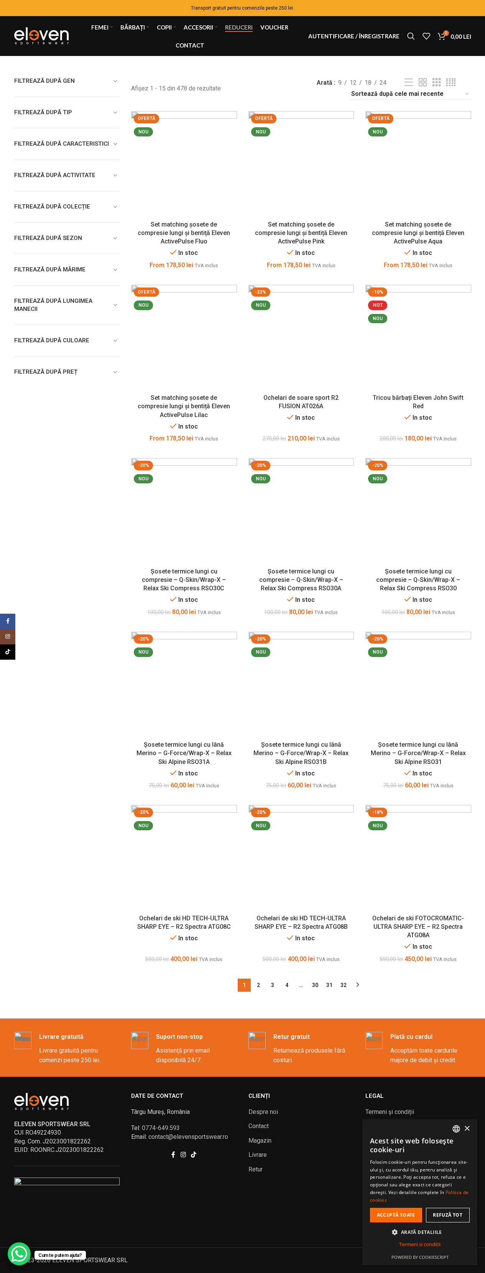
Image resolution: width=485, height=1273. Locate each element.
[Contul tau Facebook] (173, 1155)
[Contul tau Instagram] (183, 1155)
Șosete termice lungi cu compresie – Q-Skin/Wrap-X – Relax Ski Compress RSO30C (184, 580)
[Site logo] (43, 35)
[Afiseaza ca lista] (408, 82)
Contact (258, 1126)
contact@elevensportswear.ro (188, 1136)
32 (343, 985)
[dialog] (419, 1192)
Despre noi (263, 1111)
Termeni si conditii (420, 1244)
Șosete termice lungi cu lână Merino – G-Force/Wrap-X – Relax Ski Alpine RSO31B (301, 753)
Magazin (259, 1140)
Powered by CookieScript (420, 1257)
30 (315, 985)
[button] (420, 1232)
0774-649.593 (161, 1128)
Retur (255, 1169)
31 (329, 985)
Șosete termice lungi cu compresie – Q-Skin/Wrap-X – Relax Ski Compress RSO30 (418, 580)
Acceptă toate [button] (396, 1215)
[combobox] (456, 1129)
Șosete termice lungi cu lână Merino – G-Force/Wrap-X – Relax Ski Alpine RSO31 (418, 753)
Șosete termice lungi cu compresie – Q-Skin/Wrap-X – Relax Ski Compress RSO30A (301, 580)
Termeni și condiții (389, 1111)
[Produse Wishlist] (426, 36)
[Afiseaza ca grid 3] (436, 82)
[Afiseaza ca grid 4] (450, 82)
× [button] (467, 1129)
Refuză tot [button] (447, 1215)
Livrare (257, 1154)
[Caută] (411, 36)
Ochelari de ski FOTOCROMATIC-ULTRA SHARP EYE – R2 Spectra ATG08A (418, 927)
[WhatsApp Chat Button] (19, 1253)
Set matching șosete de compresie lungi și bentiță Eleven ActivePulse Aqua (418, 233)
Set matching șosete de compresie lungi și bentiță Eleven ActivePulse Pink (301, 233)
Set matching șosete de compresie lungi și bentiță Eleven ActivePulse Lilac (184, 406)
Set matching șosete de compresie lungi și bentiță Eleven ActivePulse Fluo (184, 233)
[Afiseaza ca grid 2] (423, 82)
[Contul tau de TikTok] (194, 1155)
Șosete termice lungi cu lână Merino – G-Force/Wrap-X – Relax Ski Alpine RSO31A (184, 753)
